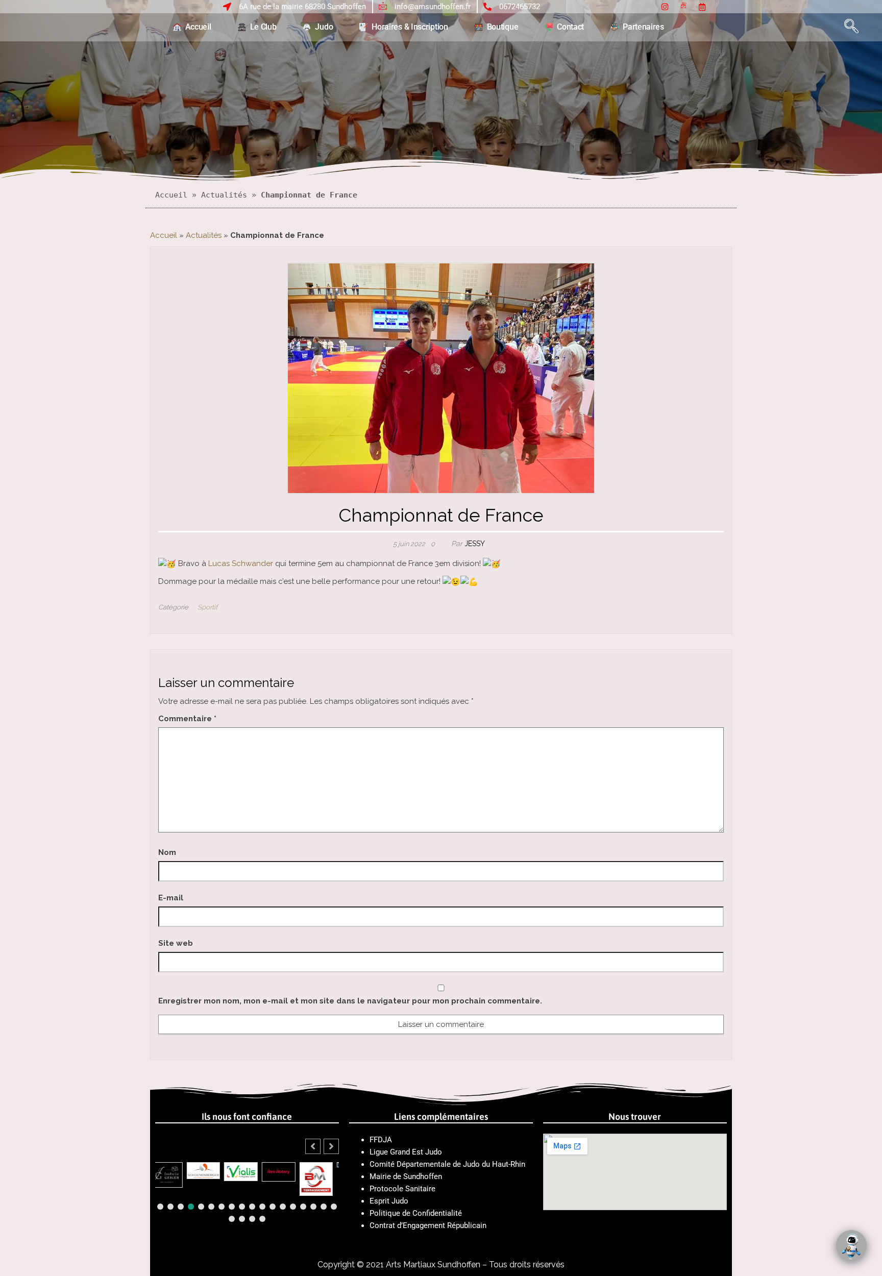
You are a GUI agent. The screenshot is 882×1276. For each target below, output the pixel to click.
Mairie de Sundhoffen (406, 1176)
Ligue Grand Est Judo (406, 1152)
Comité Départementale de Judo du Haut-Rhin (447, 1164)
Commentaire (187, 718)
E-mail (170, 897)
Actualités (224, 195)
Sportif (207, 607)
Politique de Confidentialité (416, 1213)
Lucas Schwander (240, 563)
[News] (683, 6)
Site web (175, 943)
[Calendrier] (702, 6)
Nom (167, 852)
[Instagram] (665, 6)
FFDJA (381, 1139)
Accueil (171, 195)
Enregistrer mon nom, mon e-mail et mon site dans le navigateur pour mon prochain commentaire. (350, 1000)
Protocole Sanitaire (403, 1188)
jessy (474, 543)
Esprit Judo (389, 1201)
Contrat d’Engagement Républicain (428, 1225)
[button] (853, 27)
